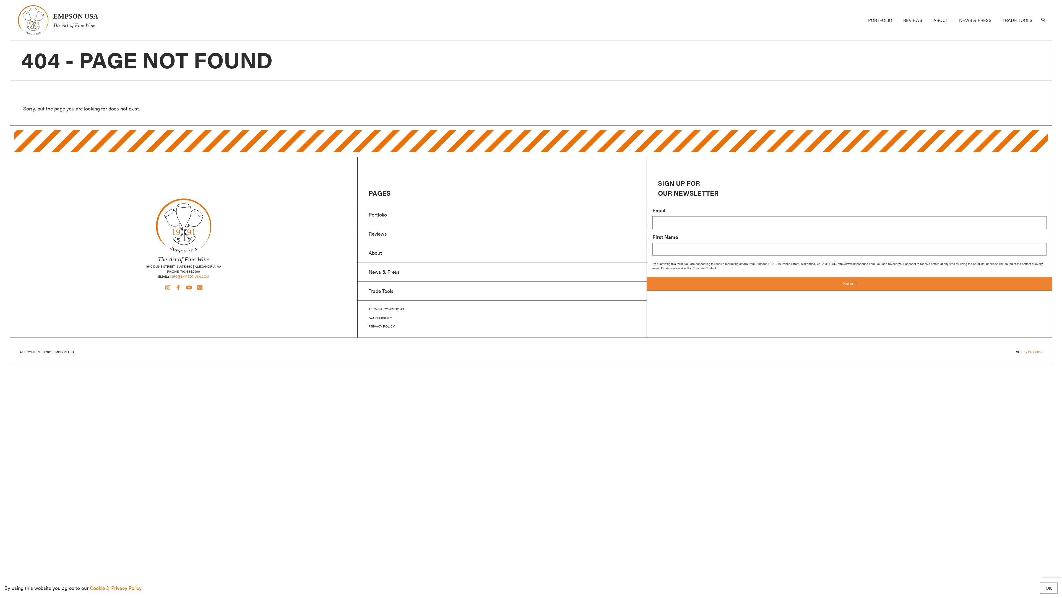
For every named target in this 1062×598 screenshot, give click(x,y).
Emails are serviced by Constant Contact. (689, 268)
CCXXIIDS (1035, 351)
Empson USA (33, 20)
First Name (665, 236)
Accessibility (380, 317)
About (940, 20)
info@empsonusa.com (189, 276)
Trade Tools (1017, 20)
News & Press (975, 20)
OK (1049, 588)
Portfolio (880, 20)
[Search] (1043, 20)
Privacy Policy (382, 326)
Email (658, 210)
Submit (850, 283)
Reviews (912, 20)
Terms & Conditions (386, 308)
